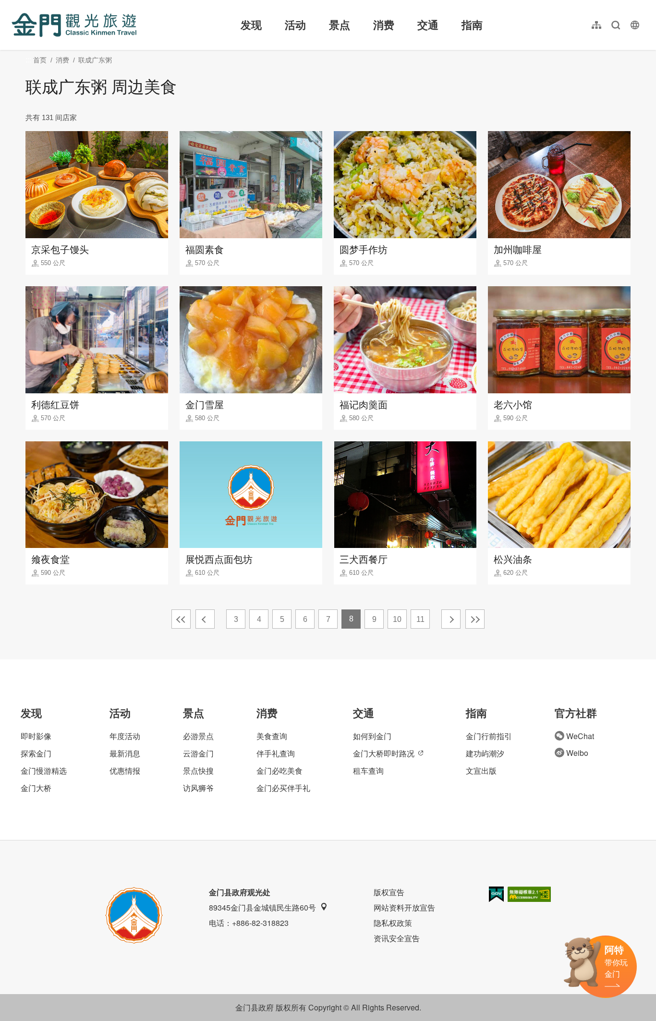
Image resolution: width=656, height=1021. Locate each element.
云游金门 (198, 753)
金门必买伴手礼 (283, 787)
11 (420, 619)
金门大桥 (36, 787)
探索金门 (36, 753)
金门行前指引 (489, 735)
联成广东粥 (95, 60)
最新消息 (124, 753)
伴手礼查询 (275, 753)
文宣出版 (481, 770)
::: (14, 5)
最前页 (181, 619)
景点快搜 (198, 770)
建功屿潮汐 (485, 753)
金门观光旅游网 (74, 25)
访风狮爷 (198, 787)
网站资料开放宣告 (404, 907)
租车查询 (368, 770)
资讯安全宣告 (397, 938)
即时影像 (36, 735)
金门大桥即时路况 (383, 753)
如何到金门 (372, 735)
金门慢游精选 (44, 770)
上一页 (205, 619)
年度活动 (124, 735)
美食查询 (271, 735)
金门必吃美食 (279, 770)
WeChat (580, 735)
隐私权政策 (393, 922)
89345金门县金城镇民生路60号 (262, 907)
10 (397, 619)
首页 (40, 60)
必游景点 (198, 735)
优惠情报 (124, 770)
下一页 (451, 619)
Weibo (577, 752)
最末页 (475, 619)
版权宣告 (389, 892)
